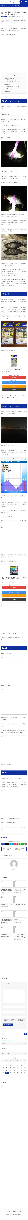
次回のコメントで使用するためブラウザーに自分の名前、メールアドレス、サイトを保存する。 (14, 1020)
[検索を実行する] (25, 1034)
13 (14, 1067)
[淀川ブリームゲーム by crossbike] (10, 2)
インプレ (9, 1211)
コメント (5, 988)
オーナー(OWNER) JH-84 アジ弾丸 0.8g (12, 369)
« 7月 (2, 1078)
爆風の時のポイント (11, 80)
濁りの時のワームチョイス (13, 81)
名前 (4, 1004)
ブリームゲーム (10, 1209)
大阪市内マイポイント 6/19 (12, 86)
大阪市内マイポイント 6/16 (12, 78)
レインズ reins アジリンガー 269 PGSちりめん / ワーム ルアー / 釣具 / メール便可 (14, 577)
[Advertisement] (14, 54)
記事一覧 (4, 1209)
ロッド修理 (19, 1211)
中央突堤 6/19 (8, 88)
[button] (3, 844)
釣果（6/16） (8, 84)
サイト (4, 1014)
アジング (4, 16)
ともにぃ (14, 869)
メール (5, 1009)
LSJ (24, 1209)
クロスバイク (16, 1209)
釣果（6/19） (8, 91)
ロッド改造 (13, 1211)
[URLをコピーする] (25, 844)
